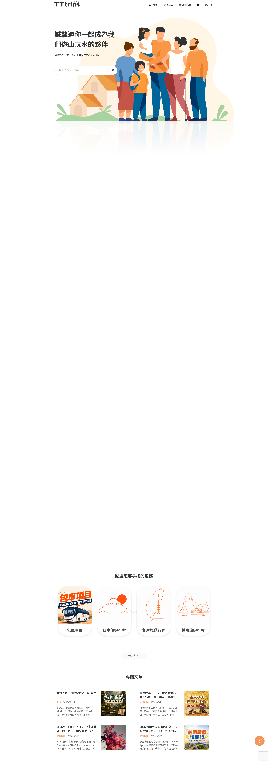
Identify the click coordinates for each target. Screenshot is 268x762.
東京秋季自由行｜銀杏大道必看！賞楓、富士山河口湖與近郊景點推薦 (159, 694)
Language (186, 4)
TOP (259, 739)
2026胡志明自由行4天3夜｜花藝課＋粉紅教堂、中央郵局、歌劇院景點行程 (76, 728)
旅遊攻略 (144, 702)
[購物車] (197, 5)
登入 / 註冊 (210, 4)
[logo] (67, 3)
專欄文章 (168, 4)
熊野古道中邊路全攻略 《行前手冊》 (76, 694)
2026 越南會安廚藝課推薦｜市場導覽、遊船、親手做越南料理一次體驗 (159, 728)
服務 (155, 4)
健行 (59, 702)
